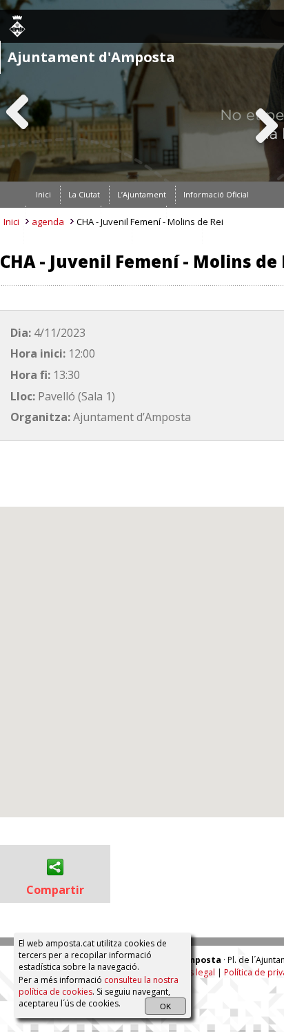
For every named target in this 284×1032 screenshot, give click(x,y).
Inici (11, 221)
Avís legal (196, 972)
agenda (48, 221)
